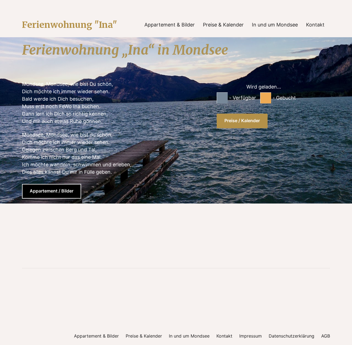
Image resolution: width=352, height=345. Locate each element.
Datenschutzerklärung (291, 336)
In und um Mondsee (275, 24)
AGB (325, 336)
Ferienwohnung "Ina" (69, 24)
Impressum (250, 336)
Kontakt (315, 24)
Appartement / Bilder (51, 191)
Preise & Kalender (223, 24)
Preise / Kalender (242, 120)
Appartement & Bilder (169, 24)
